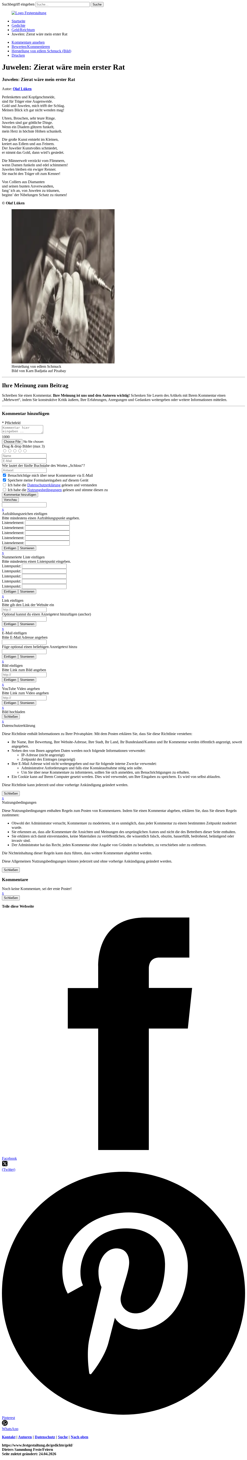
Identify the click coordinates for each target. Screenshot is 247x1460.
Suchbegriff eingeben (18, 4)
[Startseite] (29, 13)
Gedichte (18, 25)
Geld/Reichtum (23, 30)
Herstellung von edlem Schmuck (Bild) (41, 51)
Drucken (18, 55)
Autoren (25, 1437)
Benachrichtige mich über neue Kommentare (50, 475)
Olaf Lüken (22, 89)
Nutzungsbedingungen (44, 490)
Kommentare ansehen (28, 42)
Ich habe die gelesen (52, 485)
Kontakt (8, 1437)
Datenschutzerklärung (44, 485)
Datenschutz (45, 1437)
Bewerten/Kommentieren (31, 47)
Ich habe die (58, 490)
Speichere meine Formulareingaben (48, 480)
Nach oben (79, 1437)
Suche (63, 1437)
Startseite (18, 21)
